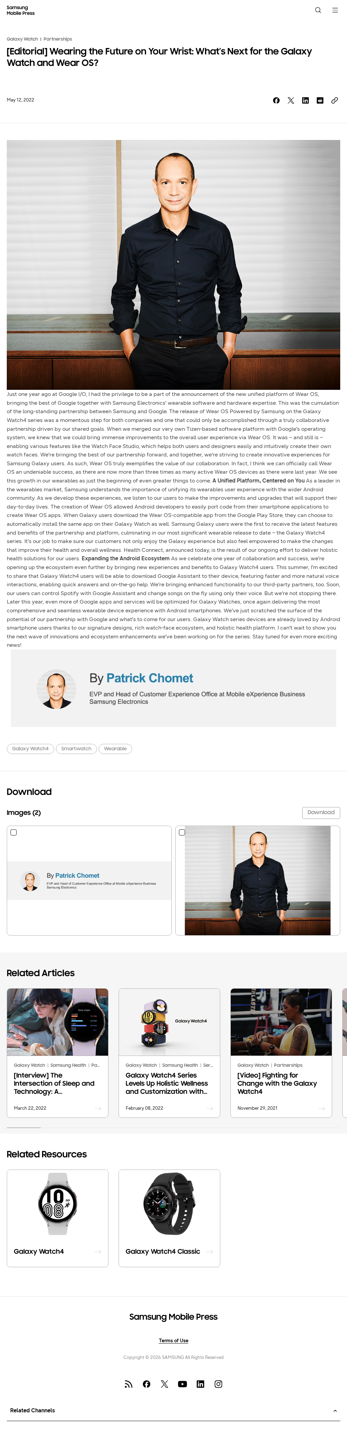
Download (321, 813)
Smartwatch (76, 749)
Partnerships (58, 39)
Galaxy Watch (22, 39)
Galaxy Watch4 (30, 749)
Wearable (115, 749)
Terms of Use (173, 1341)
